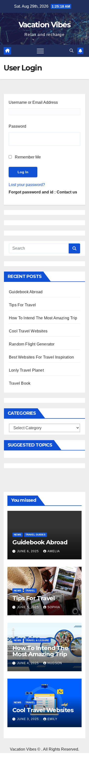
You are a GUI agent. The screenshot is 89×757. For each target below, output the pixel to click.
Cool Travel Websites (28, 331)
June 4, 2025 (28, 663)
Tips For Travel (22, 305)
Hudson (54, 663)
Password (17, 126)
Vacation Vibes (44, 24)
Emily (52, 719)
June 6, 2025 (28, 551)
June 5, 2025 (28, 607)
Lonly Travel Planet (26, 370)
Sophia (53, 607)
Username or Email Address (33, 102)
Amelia (53, 551)
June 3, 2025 (28, 719)
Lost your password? (27, 185)
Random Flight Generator (32, 344)
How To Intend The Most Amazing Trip (43, 318)
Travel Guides (35, 534)
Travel (30, 590)
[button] (71, 51)
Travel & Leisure (37, 640)
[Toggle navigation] (40, 51)
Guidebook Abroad (26, 292)
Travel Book (19, 383)
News (17, 534)
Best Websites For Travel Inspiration (41, 357)
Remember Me (27, 157)
